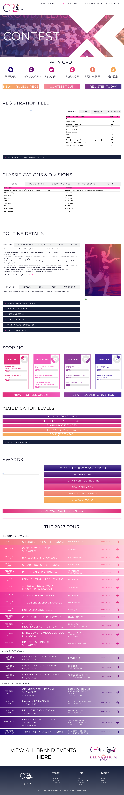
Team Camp (81, 782)
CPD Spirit (56, 780)
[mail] (28, 784)
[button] (119, 3)
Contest (80, 778)
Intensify (80, 784)
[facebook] (21, 784)
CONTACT (104, 782)
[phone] (31, 784)
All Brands (56, 782)
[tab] (71, 111)
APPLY (103, 780)
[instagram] (24, 784)
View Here (32, 275)
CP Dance (56, 778)
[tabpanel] (92, 131)
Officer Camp (82, 780)
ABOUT (103, 778)
